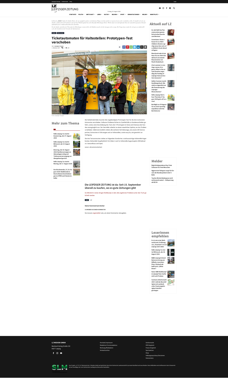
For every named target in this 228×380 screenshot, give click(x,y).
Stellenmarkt (65, 1)
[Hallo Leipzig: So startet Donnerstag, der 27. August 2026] (76, 136)
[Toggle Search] (174, 8)
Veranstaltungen (133, 14)
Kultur (106, 14)
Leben (99, 14)
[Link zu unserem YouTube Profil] (160, 8)
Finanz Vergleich (151, 348)
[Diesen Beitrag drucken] (145, 47)
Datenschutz (150, 358)
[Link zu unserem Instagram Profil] (163, 8)
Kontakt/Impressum (106, 342)
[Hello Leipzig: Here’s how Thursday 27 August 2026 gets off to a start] (170, 98)
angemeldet (97, 213)
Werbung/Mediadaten (106, 348)
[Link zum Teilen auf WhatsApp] (131, 47)
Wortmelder (61, 33)
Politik (80, 14)
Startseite (72, 14)
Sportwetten (150, 350)
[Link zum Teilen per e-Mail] (141, 47)
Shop (71, 1)
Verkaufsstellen (105, 350)
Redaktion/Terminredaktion (108, 345)
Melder (144, 14)
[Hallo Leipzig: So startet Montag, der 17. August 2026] (76, 164)
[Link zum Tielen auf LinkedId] (138, 47)
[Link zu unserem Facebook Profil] (166, 8)
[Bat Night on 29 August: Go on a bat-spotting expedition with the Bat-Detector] (170, 108)
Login (175, 1)
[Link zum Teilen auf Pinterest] (127, 47)
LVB (91, 200)
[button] (94, 14)
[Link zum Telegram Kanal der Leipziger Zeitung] (170, 8)
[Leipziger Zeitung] (65, 8)
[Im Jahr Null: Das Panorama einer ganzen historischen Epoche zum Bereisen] (170, 33)
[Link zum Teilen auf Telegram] (134, 47)
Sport (122, 14)
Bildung (114, 14)
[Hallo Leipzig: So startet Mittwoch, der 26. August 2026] (170, 252)
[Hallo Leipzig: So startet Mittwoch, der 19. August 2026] (76, 144)
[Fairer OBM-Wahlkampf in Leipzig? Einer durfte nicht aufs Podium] (170, 274)
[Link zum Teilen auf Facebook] (124, 47)
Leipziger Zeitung (56, 1)
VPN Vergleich (150, 345)
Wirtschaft (90, 14)
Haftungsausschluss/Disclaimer (155, 355)
